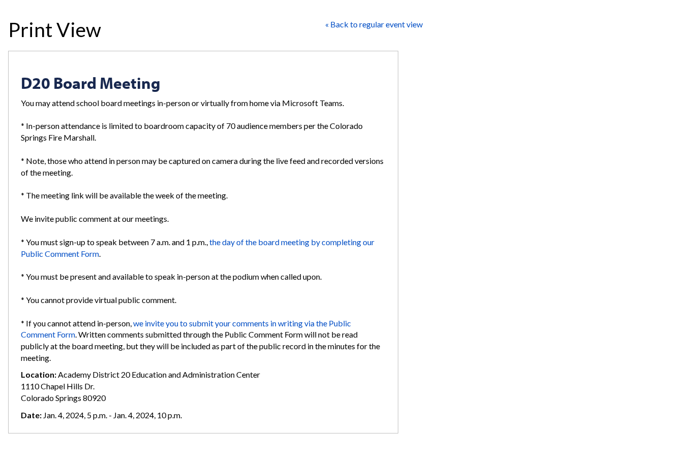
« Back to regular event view (374, 24)
